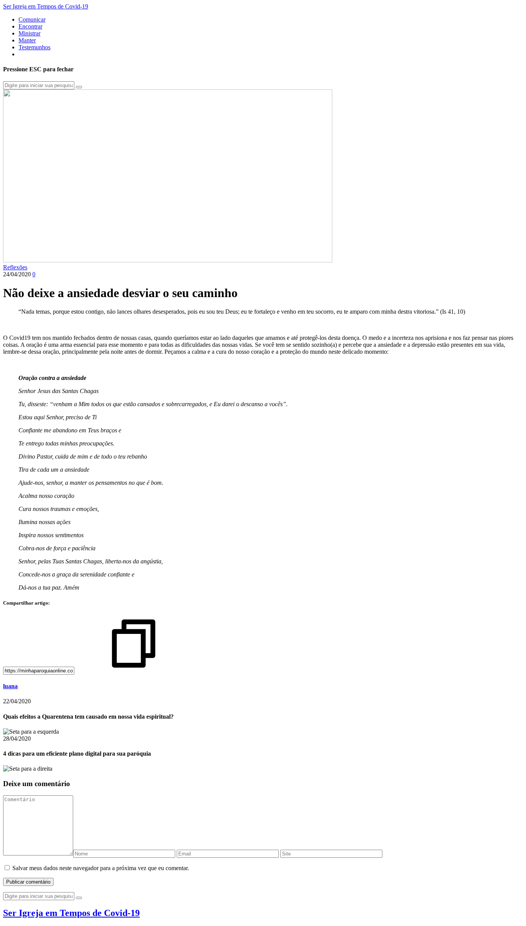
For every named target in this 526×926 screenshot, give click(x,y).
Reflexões (15, 267)
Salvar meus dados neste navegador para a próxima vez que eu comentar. (100, 868)
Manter (27, 40)
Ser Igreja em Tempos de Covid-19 (45, 6)
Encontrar (30, 26)
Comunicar (31, 19)
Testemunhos (34, 47)
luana (10, 686)
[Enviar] (79, 87)
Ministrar (29, 33)
